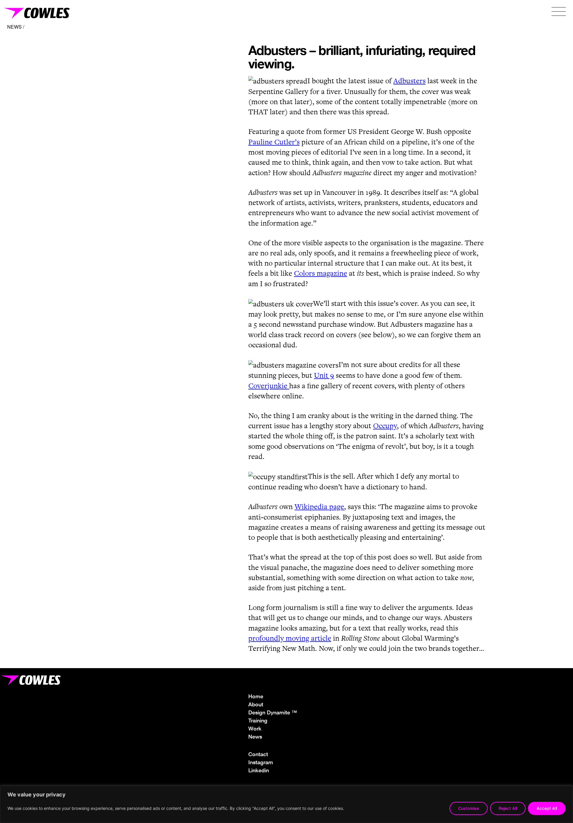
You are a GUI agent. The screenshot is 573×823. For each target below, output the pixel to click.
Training (257, 720)
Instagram (260, 762)
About (255, 704)
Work (254, 728)
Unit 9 (324, 375)
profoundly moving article (289, 638)
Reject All (508, 808)
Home (255, 696)
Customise (468, 808)
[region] (286, 804)
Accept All (547, 808)
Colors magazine (320, 273)
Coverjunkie (268, 385)
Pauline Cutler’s (274, 142)
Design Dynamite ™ (272, 712)
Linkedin (258, 770)
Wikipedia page (319, 506)
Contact (258, 754)
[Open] (559, 12)
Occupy (385, 425)
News (255, 736)
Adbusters (409, 80)
